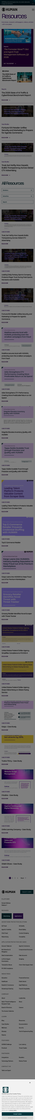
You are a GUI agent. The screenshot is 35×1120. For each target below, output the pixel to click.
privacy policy (13, 1110)
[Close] (30, 1083)
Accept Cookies (17, 1114)
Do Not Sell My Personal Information (17, 1118)
